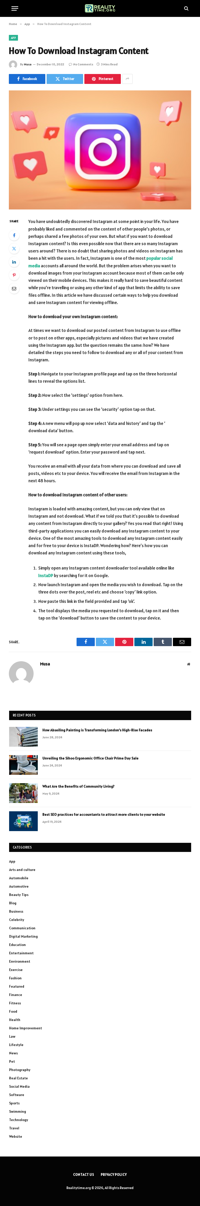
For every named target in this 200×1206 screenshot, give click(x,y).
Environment (19, 961)
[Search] (186, 8)
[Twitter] (14, 248)
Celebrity (16, 919)
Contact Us (83, 1174)
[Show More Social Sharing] (127, 79)
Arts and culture (22, 869)
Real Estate (18, 1078)
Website (15, 1136)
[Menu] (14, 8)
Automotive (19, 886)
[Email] (14, 288)
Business (16, 911)
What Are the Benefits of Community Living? (78, 786)
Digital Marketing (23, 936)
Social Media (19, 1086)
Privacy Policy (114, 1174)
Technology (18, 1119)
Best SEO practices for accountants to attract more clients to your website (103, 814)
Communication (22, 928)
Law (12, 1036)
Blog (12, 903)
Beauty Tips (18, 894)
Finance (15, 994)
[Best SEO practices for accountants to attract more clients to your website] (23, 821)
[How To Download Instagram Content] (100, 149)
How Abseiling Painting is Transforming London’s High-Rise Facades (97, 730)
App (13, 38)
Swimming (17, 1111)
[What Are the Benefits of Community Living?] (23, 793)
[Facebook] (14, 235)
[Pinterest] (14, 275)
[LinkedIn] (14, 262)
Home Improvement (25, 1028)
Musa (28, 64)
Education (17, 944)
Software (16, 1094)
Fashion (15, 978)
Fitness (15, 1003)
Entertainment (21, 953)
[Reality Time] (100, 8)
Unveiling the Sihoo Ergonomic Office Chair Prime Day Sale (90, 758)
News (13, 1053)
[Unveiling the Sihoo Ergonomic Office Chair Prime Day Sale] (23, 765)
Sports (14, 1103)
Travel (14, 1128)
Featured (16, 986)
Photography (19, 1069)
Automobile (18, 878)
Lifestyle (16, 1044)
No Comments (83, 64)
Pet (12, 1061)
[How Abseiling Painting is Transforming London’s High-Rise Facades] (23, 737)
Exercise (16, 969)
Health (14, 1019)
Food (13, 1011)
